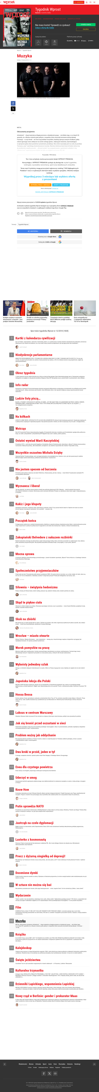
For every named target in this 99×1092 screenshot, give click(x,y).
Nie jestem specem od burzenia (35, 469)
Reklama (52, 1067)
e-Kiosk (84, 40)
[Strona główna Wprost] (9, 2)
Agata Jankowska (23, 594)
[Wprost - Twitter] (49, 1073)
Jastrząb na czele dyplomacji (34, 823)
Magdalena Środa (23, 408)
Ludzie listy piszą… (28, 398)
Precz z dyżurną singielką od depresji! (40, 856)
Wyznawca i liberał (27, 486)
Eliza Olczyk (21, 365)
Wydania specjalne (60, 19)
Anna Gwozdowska (23, 831)
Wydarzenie (23, 895)
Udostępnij (34, 231)
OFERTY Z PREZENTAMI (61, 185)
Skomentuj (67, 231)
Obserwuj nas (47, 237)
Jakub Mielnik (22, 815)
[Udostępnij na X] (13, 108)
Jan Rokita (21, 496)
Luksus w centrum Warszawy (34, 712)
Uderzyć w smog (26, 777)
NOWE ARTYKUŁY (49, 192)
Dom (55, 1064)
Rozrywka (62, 1064)
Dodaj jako (47, 242)
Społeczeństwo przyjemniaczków (37, 570)
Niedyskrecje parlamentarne (33, 355)
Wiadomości (23, 1064)
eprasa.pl (77, 40)
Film (18, 907)
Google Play (62, 208)
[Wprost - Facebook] (43, 1073)
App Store (55, 208)
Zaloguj (86, 29)
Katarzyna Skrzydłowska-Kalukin (26, 628)
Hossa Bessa (23, 694)
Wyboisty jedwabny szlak (31, 664)
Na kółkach (22, 416)
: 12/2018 (43, 12)
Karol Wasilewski (22, 656)
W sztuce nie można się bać (33, 885)
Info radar (21, 385)
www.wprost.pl (52, 1087)
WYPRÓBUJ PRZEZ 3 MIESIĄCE (40, 185)
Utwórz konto (86, 25)
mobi (54, 44)
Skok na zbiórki (25, 619)
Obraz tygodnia (25, 373)
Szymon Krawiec (22, 461)
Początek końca (25, 520)
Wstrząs (20, 428)
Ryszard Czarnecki (23, 1004)
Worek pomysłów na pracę (32, 647)
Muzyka (20, 921)
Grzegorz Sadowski (23, 798)
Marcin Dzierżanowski (36, 478)
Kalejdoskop (23, 948)
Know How (22, 789)
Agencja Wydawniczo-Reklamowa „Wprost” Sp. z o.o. (46, 1082)
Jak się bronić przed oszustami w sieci (40, 723)
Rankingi (77, 1064)
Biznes (31, 1064)
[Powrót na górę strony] (94, 1064)
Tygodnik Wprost (48, 9)
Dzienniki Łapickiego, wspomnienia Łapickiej (44, 984)
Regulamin (57, 1067)
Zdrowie (38, 1064)
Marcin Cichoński (23, 865)
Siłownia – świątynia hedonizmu (36, 587)
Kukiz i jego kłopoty (28, 504)
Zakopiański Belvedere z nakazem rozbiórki (43, 537)
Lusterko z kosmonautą (30, 839)
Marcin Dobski (22, 529)
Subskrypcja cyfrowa (74, 19)
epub (46, 44)
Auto (50, 1064)
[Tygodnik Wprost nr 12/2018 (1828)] (17, 27)
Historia (70, 1064)
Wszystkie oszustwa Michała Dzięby (38, 452)
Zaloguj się (55, 188)
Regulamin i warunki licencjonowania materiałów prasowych (38, 215)
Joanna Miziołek (33, 365)
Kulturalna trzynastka (29, 970)
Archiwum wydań (48, 19)
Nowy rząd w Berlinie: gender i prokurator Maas (46, 996)
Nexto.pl (91, 40)
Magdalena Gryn (22, 673)
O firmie (29, 1067)
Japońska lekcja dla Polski (32, 681)
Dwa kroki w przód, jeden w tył (35, 752)
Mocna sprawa (24, 554)
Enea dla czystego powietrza (34, 767)
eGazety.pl (70, 40)
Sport (44, 1064)
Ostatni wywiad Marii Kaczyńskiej (37, 440)
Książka (20, 934)
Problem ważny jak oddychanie (35, 735)
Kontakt (35, 1067)
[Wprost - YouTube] (55, 1073)
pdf (38, 44)
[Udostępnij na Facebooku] (13, 103)
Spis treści (38, 19)
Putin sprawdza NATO (29, 806)
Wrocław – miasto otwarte (32, 635)
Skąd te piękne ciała (28, 602)
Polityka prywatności (66, 1067)
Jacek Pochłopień (23, 347)
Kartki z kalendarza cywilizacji (35, 338)
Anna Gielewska (22, 562)
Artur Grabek (22, 546)
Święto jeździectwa (27, 960)
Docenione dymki (26, 873)
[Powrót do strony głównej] (4, 1064)
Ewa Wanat (21, 579)
